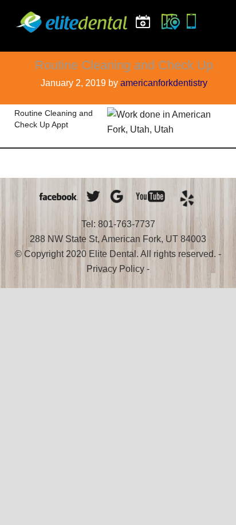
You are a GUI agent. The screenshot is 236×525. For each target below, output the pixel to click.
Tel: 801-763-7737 (118, 224)
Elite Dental (73, 31)
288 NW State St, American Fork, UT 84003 (118, 239)
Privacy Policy (115, 269)
